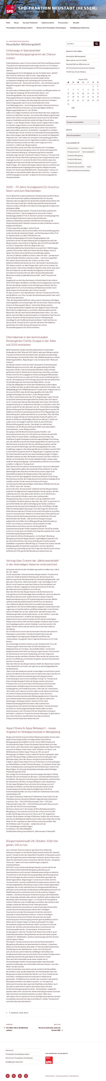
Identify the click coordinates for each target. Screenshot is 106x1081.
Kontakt (76, 23)
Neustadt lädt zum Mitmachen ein (77, 64)
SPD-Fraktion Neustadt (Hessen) (57, 8)
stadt (89, 167)
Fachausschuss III (73, 152)
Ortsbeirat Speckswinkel (75, 167)
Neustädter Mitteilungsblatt (76, 56)
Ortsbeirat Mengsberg (75, 155)
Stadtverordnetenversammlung (78, 170)
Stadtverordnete (48, 23)
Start (8, 23)
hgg (27, 41)
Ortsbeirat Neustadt (74, 163)
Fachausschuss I (73, 148)
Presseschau (63, 23)
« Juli (72, 107)
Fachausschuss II (87, 148)
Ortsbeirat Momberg (74, 159)
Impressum (9, 1050)
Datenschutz (49, 1076)
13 (83, 93)
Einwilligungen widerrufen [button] (79, 28)
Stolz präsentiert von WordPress (67, 1076)
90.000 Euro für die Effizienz (76, 72)
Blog (26, 1013)
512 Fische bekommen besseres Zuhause (80, 68)
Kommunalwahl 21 (88, 152)
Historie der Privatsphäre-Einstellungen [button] (51, 28)
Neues (16, 23)
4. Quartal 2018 (16, 1013)
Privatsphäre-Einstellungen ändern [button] (19, 28)
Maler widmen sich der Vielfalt (76, 60)
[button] (14, 1076)
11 (73, 93)
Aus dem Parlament (30, 23)
